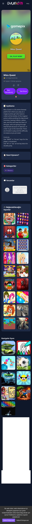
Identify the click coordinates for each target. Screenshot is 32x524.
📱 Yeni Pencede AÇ (9, 91)
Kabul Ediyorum (8, 520)
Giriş (27, 3)
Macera (9, 170)
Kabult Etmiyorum (23, 520)
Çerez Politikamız (10, 515)
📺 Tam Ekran (22, 91)
